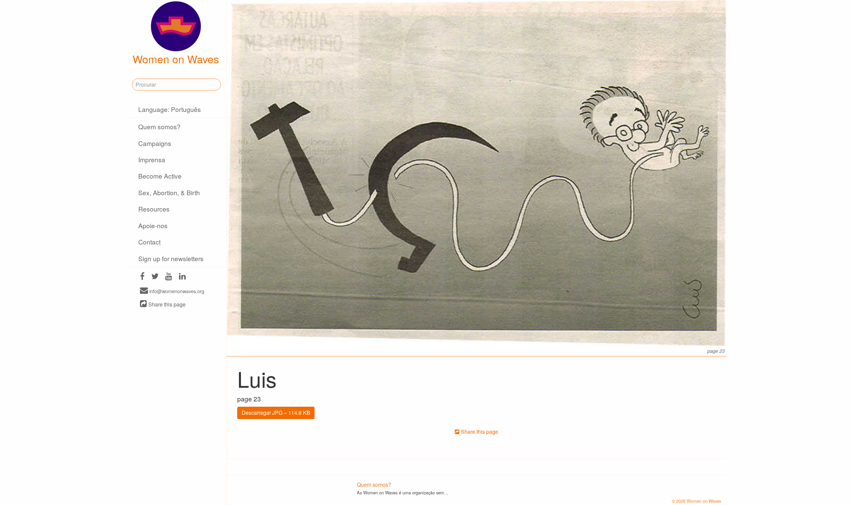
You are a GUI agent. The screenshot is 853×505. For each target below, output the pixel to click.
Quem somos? (159, 126)
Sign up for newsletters (171, 258)
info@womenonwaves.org (176, 290)
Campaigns (154, 143)
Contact (149, 241)
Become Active (160, 175)
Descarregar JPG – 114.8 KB (276, 412)
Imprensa (151, 159)
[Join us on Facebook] (142, 277)
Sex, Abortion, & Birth (169, 192)
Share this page (166, 304)
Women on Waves (176, 58)
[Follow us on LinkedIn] (182, 277)
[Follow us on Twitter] (155, 277)
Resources (154, 208)
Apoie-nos (153, 225)
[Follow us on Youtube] (169, 277)
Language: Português (169, 109)
